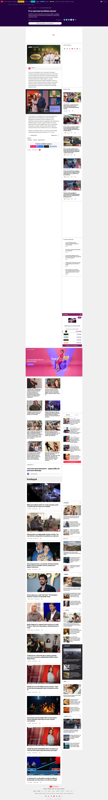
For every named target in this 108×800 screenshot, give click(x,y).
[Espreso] (38, 791)
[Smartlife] (58, 791)
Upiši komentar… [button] (34, 473)
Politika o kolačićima (59, 793)
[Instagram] (67, 48)
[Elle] (42, 791)
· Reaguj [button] (68, 132)
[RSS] (79, 48)
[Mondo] (4, 1)
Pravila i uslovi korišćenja (51, 793)
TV (37, 7)
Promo (29, 19)
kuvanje (35, 139)
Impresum (40, 793)
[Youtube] (72, 48)
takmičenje (29, 139)
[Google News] (77, 48)
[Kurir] (34, 791)
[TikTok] (74, 48)
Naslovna (30, 7)
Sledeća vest (54, 135)
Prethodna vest (34, 135)
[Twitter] (69, 48)
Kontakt (44, 793)
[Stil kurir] (45, 791)
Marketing (36, 793)
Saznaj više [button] (30, 364)
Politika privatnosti (70, 793)
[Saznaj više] (80, 503)
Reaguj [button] (30, 149)
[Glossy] (49, 791)
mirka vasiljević (41, 139)
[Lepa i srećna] (53, 791)
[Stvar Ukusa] (73, 791)
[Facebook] (64, 48)
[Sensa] (62, 791)
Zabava (34, 7)
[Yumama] (67, 791)
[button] (59, 20)
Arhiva (65, 793)
